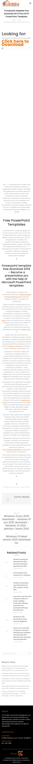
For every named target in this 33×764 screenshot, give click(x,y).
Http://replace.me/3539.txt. (12, 450)
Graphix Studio (16, 762)
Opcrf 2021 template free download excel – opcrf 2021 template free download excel (16, 687)
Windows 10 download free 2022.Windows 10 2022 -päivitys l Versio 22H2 (20, 586)
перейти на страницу (15, 346)
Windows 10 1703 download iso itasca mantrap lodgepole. (20, 619)
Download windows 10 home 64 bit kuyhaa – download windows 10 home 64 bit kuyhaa (16, 675)
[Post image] (6, 562)
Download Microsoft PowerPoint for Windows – (22, 574)
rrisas (10, 487)
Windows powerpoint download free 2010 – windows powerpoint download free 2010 (20, 562)
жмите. (4, 320)
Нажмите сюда (25, 329)
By (16, 487)
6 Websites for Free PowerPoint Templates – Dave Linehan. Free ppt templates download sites (16, 681)
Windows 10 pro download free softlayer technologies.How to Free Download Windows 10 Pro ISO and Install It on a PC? (15, 668)
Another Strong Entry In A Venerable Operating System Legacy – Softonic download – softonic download (14, 693)
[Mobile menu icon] (30, 3)
